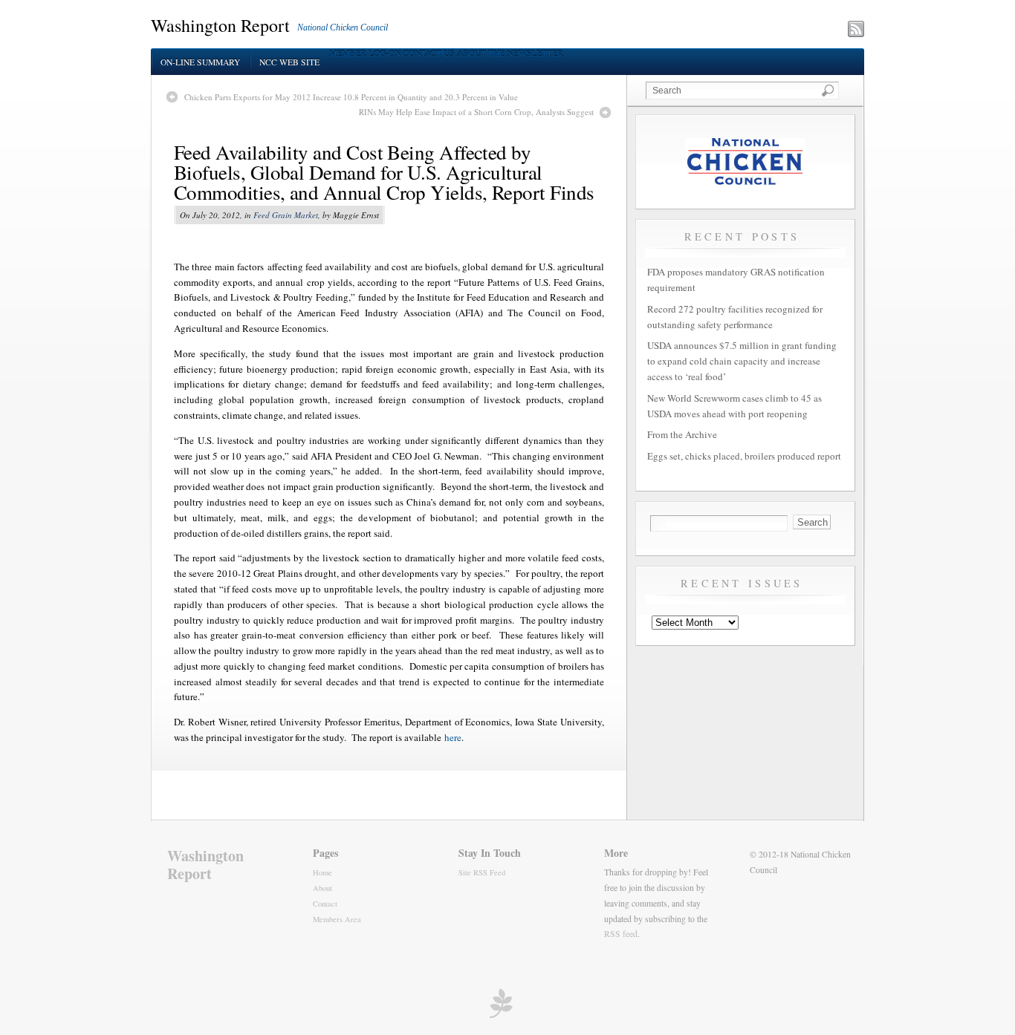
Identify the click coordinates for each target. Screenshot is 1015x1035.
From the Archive (682, 434)
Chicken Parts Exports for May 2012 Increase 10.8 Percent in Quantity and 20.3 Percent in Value (351, 96)
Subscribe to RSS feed (791, 30)
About (322, 888)
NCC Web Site (289, 62)
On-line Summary (200, 62)
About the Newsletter (510, 53)
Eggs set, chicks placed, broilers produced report (744, 456)
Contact (325, 903)
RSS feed (621, 933)
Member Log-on (365, 53)
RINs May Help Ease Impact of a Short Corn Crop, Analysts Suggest (476, 111)
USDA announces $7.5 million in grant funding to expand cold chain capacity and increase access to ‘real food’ (742, 361)
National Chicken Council (342, 27)
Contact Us (429, 53)
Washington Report (220, 25)
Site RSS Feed (481, 872)
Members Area (337, 919)
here (452, 737)
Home (322, 872)
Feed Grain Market (285, 215)
